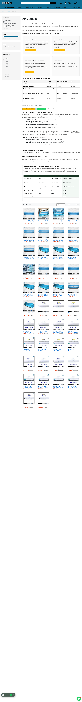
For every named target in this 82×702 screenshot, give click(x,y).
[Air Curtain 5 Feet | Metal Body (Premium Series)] (58, 342)
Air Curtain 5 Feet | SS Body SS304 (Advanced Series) (28, 240)
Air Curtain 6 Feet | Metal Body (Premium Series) (43, 350)
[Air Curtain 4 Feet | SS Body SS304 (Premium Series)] (58, 287)
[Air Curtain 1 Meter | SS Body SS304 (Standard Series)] (43, 269)
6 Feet (6, 64)
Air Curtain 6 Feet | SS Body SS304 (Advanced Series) (73, 221)
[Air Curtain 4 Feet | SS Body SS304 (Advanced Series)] (58, 232)
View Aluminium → (30, 50)
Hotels (73, 152)
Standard (7, 74)
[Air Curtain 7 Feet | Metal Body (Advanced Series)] (43, 306)
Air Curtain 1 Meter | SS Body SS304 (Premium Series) (73, 258)
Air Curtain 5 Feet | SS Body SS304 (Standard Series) (58, 276)
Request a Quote (52, 108)
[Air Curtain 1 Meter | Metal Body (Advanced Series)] (43, 324)
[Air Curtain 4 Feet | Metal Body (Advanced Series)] (29, 324)
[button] (8, 695)
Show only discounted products (10, 47)
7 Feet (6, 66)
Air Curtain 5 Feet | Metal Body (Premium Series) (57, 350)
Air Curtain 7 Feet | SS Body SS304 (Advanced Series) (28, 221)
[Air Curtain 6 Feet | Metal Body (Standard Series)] (29, 379)
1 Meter (6, 59)
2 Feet (6, 56)
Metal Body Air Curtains (9, 25)
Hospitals (36, 153)
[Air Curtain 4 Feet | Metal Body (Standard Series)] (58, 379)
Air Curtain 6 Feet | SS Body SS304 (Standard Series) (73, 276)
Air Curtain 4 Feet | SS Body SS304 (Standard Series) (43, 221)
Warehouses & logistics (28, 153)
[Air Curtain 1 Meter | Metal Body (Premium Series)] (29, 361)
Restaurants (48, 153)
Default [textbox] (68, 204)
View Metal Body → (59, 50)
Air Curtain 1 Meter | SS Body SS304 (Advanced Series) (43, 240)
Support (64, 7)
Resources (49, 7)
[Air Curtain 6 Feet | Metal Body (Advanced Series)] (58, 306)
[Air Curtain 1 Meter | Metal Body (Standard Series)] (73, 379)
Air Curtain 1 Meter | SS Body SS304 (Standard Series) (43, 276)
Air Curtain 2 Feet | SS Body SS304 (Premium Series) (28, 295)
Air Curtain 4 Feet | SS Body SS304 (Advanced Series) (58, 240)
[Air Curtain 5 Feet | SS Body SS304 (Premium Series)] (43, 287)
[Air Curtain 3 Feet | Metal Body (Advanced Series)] (58, 324)
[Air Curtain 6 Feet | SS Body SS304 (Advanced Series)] (73, 214)
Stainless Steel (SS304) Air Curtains (10, 27)
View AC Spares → (59, 69)
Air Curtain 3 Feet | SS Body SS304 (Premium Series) (28, 313)
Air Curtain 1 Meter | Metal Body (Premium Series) (28, 368)
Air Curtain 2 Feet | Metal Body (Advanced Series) (73, 332)
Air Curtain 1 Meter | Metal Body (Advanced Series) (43, 332)
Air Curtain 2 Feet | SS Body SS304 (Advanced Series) (28, 258)
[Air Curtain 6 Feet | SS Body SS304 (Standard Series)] (73, 269)
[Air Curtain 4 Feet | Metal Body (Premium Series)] (73, 342)
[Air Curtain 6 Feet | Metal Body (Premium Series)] (43, 342)
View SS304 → (29, 71)
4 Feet (6, 61)
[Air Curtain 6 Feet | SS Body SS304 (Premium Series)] (58, 250)
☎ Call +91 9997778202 (29, 108)
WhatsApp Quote (41, 108)
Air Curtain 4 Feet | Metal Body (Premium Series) (72, 350)
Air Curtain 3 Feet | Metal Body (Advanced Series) (58, 332)
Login (76, 2)
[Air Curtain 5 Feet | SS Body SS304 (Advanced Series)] (29, 232)
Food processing (67, 152)
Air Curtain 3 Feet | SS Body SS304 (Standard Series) (28, 276)
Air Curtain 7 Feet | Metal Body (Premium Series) (28, 350)
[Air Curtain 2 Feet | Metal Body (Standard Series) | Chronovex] (43, 398)
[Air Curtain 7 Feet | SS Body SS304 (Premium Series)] (43, 250)
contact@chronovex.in (62, 134)
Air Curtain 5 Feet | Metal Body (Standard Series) (43, 387)
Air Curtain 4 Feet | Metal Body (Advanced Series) (28, 332)
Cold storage (50, 152)
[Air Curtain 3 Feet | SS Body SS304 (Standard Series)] (29, 269)
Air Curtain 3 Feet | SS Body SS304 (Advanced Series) (73, 240)
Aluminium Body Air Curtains (10, 23)
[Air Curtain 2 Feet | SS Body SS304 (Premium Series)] (29, 287)
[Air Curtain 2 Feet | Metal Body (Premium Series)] (58, 361)
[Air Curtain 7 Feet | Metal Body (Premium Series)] (29, 342)
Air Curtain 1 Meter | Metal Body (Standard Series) (72, 387)
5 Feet (6, 63)
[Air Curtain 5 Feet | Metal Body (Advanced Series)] (73, 306)
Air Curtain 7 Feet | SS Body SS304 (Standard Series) (73, 295)
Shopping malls (42, 153)
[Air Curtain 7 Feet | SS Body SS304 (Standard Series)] (73, 287)
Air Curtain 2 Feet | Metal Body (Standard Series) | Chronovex (43, 405)
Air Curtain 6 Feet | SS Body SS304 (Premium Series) (58, 258)
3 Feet (6, 58)
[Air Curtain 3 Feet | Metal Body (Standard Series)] (29, 398)
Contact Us (57, 7)
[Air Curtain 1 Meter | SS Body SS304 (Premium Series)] (73, 250)
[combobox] (68, 204)
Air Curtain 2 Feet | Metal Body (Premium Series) (57, 368)
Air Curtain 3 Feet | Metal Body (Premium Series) (43, 368)
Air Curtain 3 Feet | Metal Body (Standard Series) (28, 405)
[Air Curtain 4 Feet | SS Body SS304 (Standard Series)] (43, 214)
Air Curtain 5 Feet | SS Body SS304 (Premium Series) (43, 295)
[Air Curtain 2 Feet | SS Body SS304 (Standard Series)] (58, 214)
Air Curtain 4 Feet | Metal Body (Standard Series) (58, 387)
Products (33, 7)
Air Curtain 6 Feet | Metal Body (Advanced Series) (58, 313)
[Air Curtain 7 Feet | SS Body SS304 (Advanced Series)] (29, 214)
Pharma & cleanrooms (58, 152)
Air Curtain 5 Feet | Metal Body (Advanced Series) (73, 313)
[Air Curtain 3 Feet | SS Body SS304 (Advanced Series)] (73, 232)
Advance (7, 77)
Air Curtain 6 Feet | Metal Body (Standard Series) (28, 387)
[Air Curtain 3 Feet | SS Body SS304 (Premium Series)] (29, 306)
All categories (8, 20)
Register (77, 3)
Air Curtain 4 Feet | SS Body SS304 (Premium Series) (58, 295)
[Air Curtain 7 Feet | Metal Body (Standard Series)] (73, 361)
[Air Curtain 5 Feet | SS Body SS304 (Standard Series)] (58, 269)
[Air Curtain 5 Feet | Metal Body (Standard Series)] (43, 379)
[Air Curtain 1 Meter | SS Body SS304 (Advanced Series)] (43, 232)
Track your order (76, 7)
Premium (7, 76)
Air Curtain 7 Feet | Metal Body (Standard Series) (72, 368)
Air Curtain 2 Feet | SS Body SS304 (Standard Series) (58, 221)
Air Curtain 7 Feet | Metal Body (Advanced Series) (43, 313)
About (26, 7)
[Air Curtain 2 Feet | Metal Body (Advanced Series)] (73, 324)
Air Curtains (7, 22)
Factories (78, 152)
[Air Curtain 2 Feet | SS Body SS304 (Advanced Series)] (29, 250)
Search (53, 2)
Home (19, 7)
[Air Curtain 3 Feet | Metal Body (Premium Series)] (43, 361)
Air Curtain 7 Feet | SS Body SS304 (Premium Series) (43, 258)
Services (41, 7)
